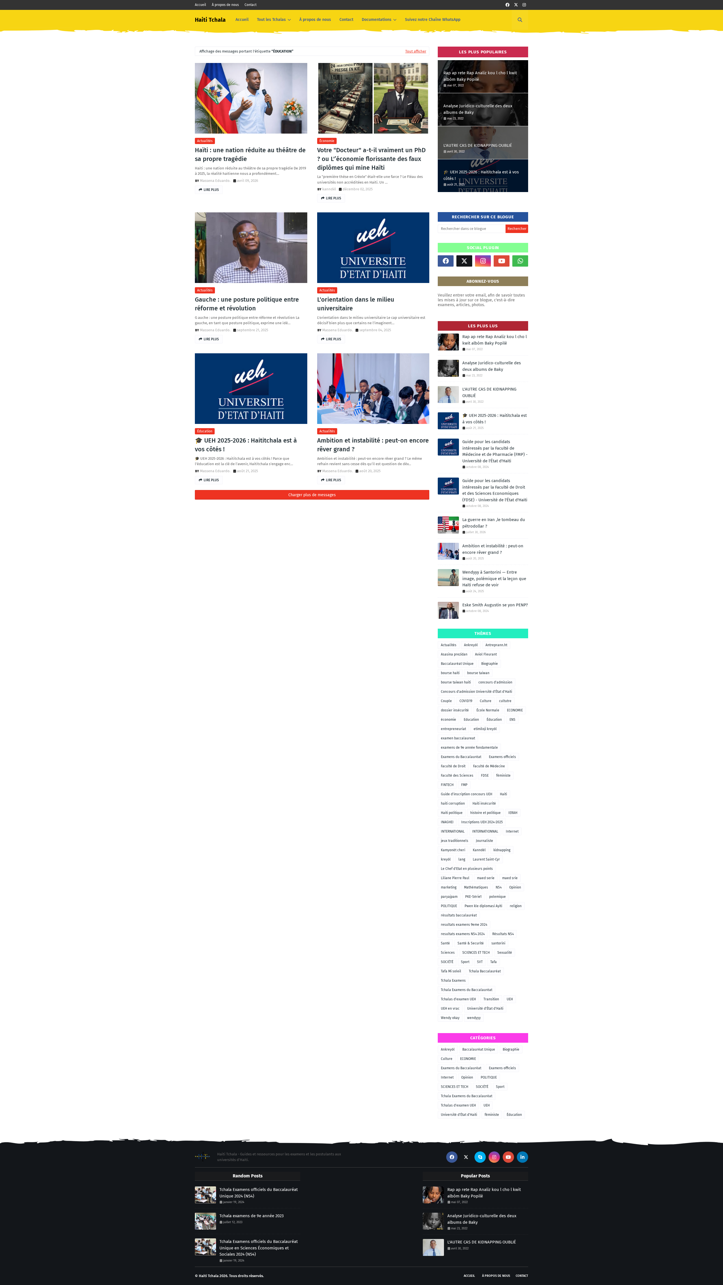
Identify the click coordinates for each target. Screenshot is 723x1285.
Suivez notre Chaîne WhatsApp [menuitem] (432, 19)
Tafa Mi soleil (451, 971)
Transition (491, 999)
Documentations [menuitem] (376, 19)
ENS (512, 720)
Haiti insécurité (484, 803)
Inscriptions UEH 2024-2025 (482, 822)
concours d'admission (495, 682)
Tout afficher (415, 51)
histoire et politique (485, 813)
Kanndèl (479, 850)
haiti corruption (453, 803)
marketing (448, 887)
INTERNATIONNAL (485, 831)
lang (461, 859)
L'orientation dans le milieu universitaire (355, 304)
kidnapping (501, 850)
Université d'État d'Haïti (485, 1008)
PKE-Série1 (473, 897)
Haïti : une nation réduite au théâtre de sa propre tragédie (250, 154)
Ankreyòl (471, 645)
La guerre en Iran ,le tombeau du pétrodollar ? (493, 523)
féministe (503, 775)
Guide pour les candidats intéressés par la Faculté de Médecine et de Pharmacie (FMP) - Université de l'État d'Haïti (495, 451)
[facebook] (507, 5)
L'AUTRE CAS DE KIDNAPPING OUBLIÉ (477, 145)
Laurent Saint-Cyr (486, 859)
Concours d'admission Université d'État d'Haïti (476, 692)
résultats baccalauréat (459, 915)
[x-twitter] (516, 5)
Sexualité (504, 953)
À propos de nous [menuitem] (315, 19)
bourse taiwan (478, 673)
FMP (464, 785)
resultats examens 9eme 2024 (464, 925)
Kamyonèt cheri (453, 850)
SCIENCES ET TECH (476, 953)
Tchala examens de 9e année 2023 (251, 1215)
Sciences (448, 953)
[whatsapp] (520, 261)
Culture (485, 701)
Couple (446, 701)
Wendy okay (450, 1018)
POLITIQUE (449, 906)
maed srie (510, 878)
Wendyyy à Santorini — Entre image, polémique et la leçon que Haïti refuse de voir (494, 578)
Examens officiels (502, 757)
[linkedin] (522, 1157)
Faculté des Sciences (457, 775)
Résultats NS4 (503, 934)
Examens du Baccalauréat (461, 757)
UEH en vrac (450, 1008)
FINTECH (447, 785)
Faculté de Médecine (489, 766)
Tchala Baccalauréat (485, 971)
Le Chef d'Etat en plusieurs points (467, 869)
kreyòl (446, 859)
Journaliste (484, 841)
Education (471, 720)
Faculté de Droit (453, 766)
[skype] (480, 1157)
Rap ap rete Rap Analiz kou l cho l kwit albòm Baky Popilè (480, 76)
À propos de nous (225, 5)
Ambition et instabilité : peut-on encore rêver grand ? (373, 445)
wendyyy (474, 1018)
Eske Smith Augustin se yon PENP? (495, 604)
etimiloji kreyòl (485, 729)
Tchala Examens (453, 981)
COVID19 (466, 701)
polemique (497, 897)
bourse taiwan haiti (456, 682)
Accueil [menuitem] (242, 19)
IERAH (512, 813)
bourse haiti (450, 673)
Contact (250, 5)
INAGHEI (447, 822)
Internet (512, 831)
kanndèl (329, 189)
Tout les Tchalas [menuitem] (271, 19)
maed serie (486, 878)
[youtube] (501, 261)
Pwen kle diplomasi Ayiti (483, 906)
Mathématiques (476, 887)
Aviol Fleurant (486, 654)
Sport (465, 962)
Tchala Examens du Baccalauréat (466, 990)
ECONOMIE (515, 710)
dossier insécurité (455, 710)
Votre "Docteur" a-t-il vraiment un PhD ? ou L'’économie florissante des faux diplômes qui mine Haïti (371, 158)
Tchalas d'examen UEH (458, 999)
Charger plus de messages (312, 495)
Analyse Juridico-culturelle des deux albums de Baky (477, 109)
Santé (445, 943)
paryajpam (449, 897)
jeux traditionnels (454, 841)
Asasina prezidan (454, 654)
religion (516, 906)
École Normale (487, 710)
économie (326, 141)
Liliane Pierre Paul (455, 878)
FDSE (485, 775)
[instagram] (524, 5)
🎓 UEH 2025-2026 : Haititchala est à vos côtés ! (246, 445)
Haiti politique (452, 813)
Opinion (515, 887)
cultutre (505, 701)
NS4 (499, 887)
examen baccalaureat (458, 738)
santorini (498, 943)
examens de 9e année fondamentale (469, 748)
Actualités (205, 141)
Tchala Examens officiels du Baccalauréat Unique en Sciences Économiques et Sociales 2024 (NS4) (258, 1248)
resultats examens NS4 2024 (463, 934)
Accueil (200, 5)
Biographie (489, 664)
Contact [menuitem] (346, 19)
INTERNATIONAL (453, 831)
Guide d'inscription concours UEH (466, 794)
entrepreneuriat (453, 729)
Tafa (493, 962)
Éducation (204, 431)
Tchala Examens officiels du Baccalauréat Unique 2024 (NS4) (258, 1193)
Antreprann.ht (496, 645)
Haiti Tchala (210, 19)
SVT (480, 962)
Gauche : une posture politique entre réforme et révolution (247, 304)
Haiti (503, 794)
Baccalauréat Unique (457, 664)
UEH (510, 999)
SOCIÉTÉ (447, 962)
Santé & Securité (471, 943)
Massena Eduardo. (215, 180)
